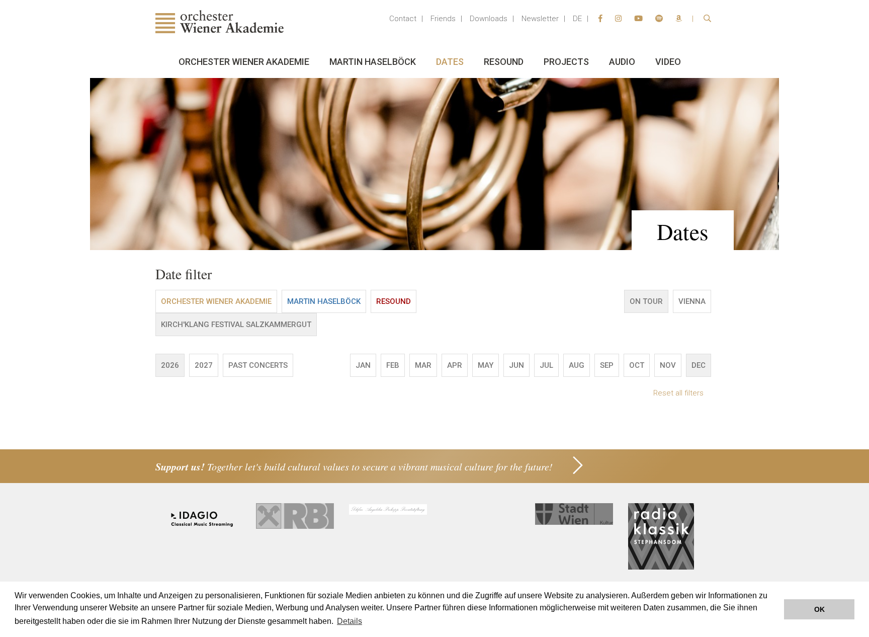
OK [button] (819, 609)
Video (668, 61)
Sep (607, 365)
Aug (576, 365)
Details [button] (349, 621)
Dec (698, 365)
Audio (622, 61)
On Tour (646, 301)
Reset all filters (678, 392)
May (485, 365)
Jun (516, 365)
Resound (504, 61)
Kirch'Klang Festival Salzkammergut (236, 324)
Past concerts (258, 365)
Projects (566, 61)
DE (577, 18)
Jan (363, 365)
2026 (170, 365)
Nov (668, 365)
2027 (204, 365)
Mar (423, 365)
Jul (546, 365)
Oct (636, 365)
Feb (392, 365)
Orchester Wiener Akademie (244, 61)
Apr (454, 365)
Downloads (488, 18)
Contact (402, 18)
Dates (450, 61)
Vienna (692, 301)
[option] (434, 164)
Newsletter (540, 18)
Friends (443, 18)
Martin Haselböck (372, 61)
